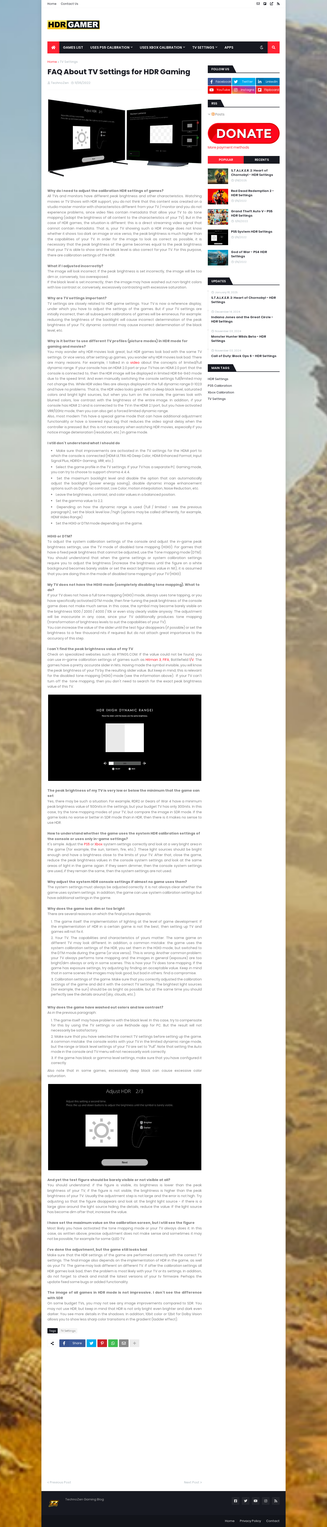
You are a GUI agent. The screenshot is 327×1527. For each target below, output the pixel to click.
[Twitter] (91, 1343)
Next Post (191, 1482)
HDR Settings (218, 379)
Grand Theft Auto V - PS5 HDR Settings (251, 213)
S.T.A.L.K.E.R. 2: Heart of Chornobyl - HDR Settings (252, 172)
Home (51, 4)
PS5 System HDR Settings (251, 232)
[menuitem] (53, 47)
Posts (219, 114)
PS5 (87, 844)
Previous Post (60, 1482)
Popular (226, 159)
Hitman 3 (153, 659)
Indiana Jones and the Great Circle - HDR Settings (242, 319)
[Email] (124, 1343)
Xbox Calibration (221, 392)
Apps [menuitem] (229, 47)
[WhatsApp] (113, 1343)
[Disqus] (124, 1413)
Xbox (98, 844)
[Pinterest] (102, 1343)
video (135, 362)
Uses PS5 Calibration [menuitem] (110, 47)
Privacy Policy (250, 1521)
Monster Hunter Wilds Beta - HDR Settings (238, 338)
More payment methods (228, 147)
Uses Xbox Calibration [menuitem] (161, 47)
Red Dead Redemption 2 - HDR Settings (252, 193)
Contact (273, 1521)
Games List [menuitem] (73, 47)
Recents (262, 159)
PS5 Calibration (220, 385)
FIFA (166, 659)
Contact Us (69, 4)
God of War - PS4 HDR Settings (249, 254)
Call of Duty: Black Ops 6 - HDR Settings (243, 356)
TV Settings (69, 61)
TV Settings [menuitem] (203, 47)
